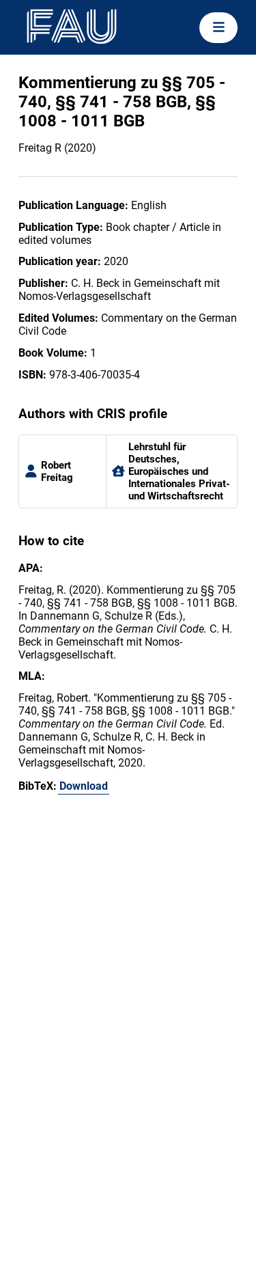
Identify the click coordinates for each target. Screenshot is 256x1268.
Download (83, 786)
